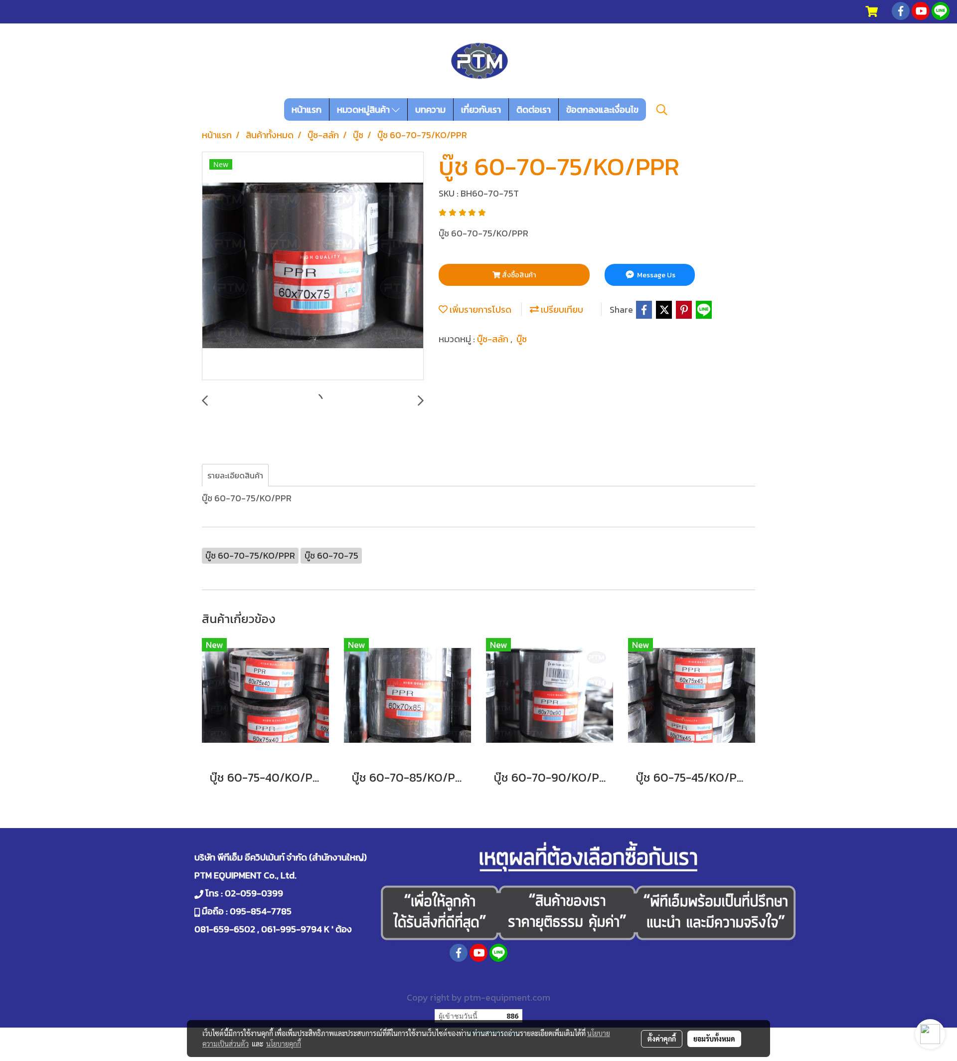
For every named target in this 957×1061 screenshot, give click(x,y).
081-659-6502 (224, 929)
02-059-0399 (254, 893)
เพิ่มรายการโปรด (479, 309)
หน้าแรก (306, 109)
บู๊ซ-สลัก (493, 339)
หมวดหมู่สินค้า (364, 109)
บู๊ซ (521, 339)
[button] (662, 109)
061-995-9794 (291, 929)
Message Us (655, 275)
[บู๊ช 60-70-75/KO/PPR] (312, 266)
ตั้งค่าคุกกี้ (661, 1038)
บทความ (430, 109)
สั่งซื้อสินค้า (518, 275)
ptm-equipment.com (507, 997)
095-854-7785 (261, 911)
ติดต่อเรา (533, 109)
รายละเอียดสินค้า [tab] (235, 475)
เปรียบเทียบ (561, 309)
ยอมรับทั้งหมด (714, 1038)
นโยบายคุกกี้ (283, 1043)
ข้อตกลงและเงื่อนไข (602, 109)
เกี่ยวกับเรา (481, 109)
